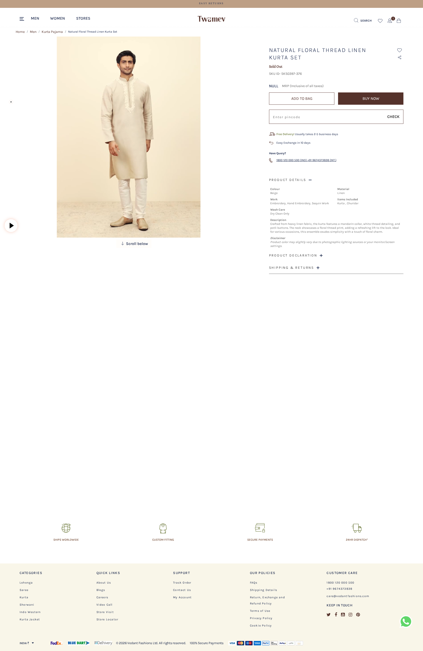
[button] (37, 18)
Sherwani (27, 604)
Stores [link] (83, 18)
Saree (24, 590)
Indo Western (30, 612)
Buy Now (371, 98)
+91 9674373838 (339, 588)
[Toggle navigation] (23, 19)
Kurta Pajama (52, 32)
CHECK (393, 116)
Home (20, 32)
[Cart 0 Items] (399, 22)
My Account (182, 597)
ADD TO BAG (301, 98)
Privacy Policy (261, 618)
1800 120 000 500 (340, 582)
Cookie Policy (261, 625)
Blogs (100, 590)
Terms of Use (260, 611)
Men (33, 32)
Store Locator (107, 619)
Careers (102, 597)
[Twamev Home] (211, 19)
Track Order (182, 582)
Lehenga (26, 582)
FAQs (254, 582)
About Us (103, 582)
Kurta (24, 597)
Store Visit (105, 612)
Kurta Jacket (30, 619)
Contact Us (182, 590)
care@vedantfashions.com (348, 596)
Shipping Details (263, 590)
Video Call (104, 604)
